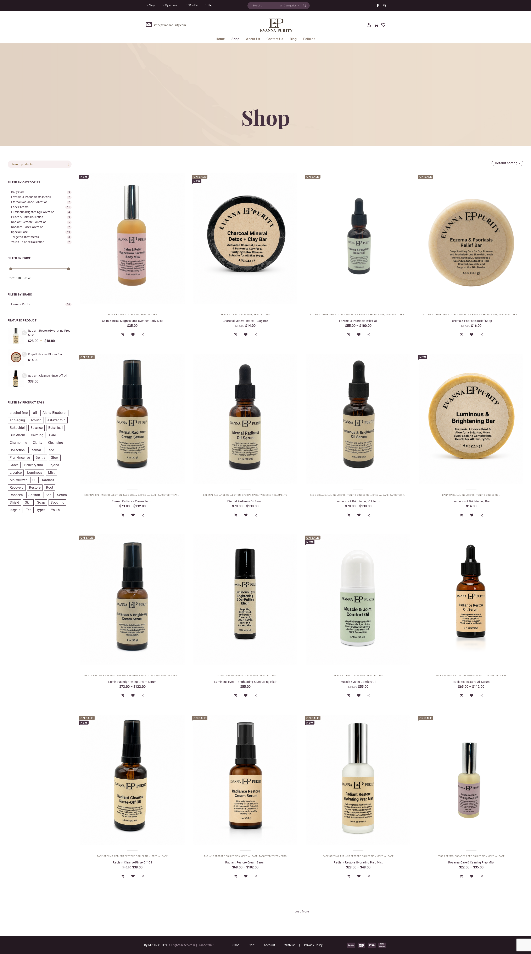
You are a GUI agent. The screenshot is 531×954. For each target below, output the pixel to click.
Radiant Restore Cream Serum (245, 862)
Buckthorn (17, 435)
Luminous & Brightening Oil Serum (358, 501)
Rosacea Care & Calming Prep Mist (471, 862)
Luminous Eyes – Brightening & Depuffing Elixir (245, 681)
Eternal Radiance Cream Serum (132, 501)
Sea (48, 495)
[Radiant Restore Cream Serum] (245, 780)
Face (50, 450)
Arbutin (36, 420)
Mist (51, 473)
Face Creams (20, 207)
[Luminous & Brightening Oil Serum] (358, 419)
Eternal (35, 450)
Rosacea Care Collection (27, 227)
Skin (28, 502)
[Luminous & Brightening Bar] (471, 419)
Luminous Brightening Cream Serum (132, 681)
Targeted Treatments (25, 237)
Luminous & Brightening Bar (471, 501)
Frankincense (20, 458)
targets (15, 510)
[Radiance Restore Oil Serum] (471, 599)
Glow (54, 458)
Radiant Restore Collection (29, 222)
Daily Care (18, 192)
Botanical (55, 428)
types (41, 510)
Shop (152, 5)
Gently (40, 458)
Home (220, 39)
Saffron (34, 495)
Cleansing (55, 443)
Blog (293, 39)
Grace (14, 465)
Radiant (48, 480)
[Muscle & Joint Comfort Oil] (358, 599)
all (35, 413)
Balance (36, 428)
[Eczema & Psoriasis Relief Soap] (471, 238)
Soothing (57, 502)
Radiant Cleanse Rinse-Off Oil (47, 375)
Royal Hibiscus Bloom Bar (45, 354)
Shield (14, 502)
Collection (17, 450)
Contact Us (275, 39)
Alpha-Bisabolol (54, 413)
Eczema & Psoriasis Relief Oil (358, 320)
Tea (29, 510)
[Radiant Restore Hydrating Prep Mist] (358, 780)
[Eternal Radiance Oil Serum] (245, 419)
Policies (309, 39)
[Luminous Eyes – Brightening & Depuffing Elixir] (245, 599)
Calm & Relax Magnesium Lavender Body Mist (132, 320)
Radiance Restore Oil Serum (471, 681)
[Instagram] (384, 5)
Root (49, 487)
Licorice (16, 473)
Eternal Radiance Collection (29, 202)
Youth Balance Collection (27, 242)
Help (210, 5)
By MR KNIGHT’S (155, 945)
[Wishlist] (383, 25)
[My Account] (369, 25)
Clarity (38, 443)
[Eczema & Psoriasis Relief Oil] (358, 238)
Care (52, 435)
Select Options (122, 334)
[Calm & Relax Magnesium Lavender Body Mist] (132, 238)
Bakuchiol (17, 428)
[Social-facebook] (377, 5)
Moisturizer (18, 480)
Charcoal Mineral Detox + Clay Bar (245, 320)
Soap (41, 502)
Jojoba (54, 465)
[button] (304, 5)
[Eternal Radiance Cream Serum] (132, 419)
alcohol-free (19, 413)
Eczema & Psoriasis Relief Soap (471, 320)
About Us (253, 39)
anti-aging (17, 420)
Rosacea (16, 495)
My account (171, 5)
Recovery (16, 487)
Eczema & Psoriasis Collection (31, 197)
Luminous (34, 473)
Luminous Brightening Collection (33, 212)
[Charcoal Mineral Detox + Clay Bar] (245, 238)
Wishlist (193, 5)
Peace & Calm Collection (27, 217)
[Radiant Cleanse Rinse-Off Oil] (132, 780)
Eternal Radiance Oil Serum (245, 501)
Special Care (19, 232)
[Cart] (376, 25)
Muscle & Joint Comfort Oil (358, 681)
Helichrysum (33, 465)
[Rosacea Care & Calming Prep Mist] (471, 780)
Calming (37, 435)
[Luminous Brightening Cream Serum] (132, 599)
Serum (62, 495)
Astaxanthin (56, 420)
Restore (34, 487)
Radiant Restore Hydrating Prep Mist (358, 862)
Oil (34, 480)
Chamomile (18, 443)
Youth (55, 510)
